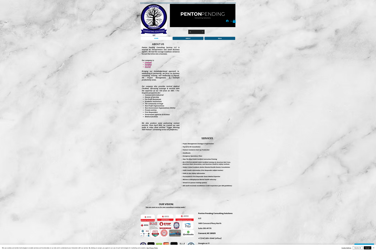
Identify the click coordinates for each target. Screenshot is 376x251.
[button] (234, 21)
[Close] (373, 247)
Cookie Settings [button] (346, 248)
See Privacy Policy (152, 248)
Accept (367, 248)
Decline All (357, 248)
